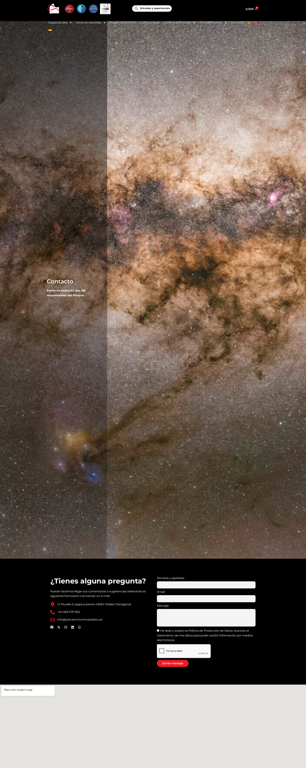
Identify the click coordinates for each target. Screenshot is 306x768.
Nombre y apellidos (170, 578)
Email (161, 592)
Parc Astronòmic (211, 22)
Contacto (237, 22)
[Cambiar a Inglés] (256, 23)
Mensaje (163, 605)
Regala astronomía (123, 22)
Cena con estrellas (88, 22)
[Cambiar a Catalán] (249, 23)
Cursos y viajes (150, 22)
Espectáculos (58, 22)
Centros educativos (177, 22)
